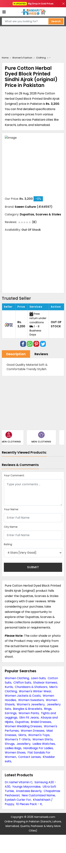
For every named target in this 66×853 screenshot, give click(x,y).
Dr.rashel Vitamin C (18, 782)
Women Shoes (15, 752)
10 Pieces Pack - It (29, 804)
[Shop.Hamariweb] (33, 12)
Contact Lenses (29, 757)
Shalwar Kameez (45, 682)
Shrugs (9, 744)
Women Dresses (32, 731)
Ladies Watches (43, 744)
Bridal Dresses (41, 722)
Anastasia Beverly (29, 791)
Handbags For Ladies (38, 748)
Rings (48, 709)
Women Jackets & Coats (23, 696)
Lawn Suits (38, 678)
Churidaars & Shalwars (31, 687)
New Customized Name (38, 795)
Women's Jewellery (31, 704)
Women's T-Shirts (17, 739)
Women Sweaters (31, 700)
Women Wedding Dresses (23, 726)
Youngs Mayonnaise (26, 786)
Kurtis (9, 687)
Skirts (22, 735)
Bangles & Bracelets (27, 709)
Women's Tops (39, 735)
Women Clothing (17, 678)
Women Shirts (42, 739)
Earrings (10, 713)
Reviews (41, 354)
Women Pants (29, 713)
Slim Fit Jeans (29, 717)
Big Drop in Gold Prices (34, 3)
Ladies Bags (13, 748)
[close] (63, 3)
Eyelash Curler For (18, 800)
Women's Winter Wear (35, 691)
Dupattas (22, 722)
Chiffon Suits (22, 682)
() (34, 222)
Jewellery (23, 744)
